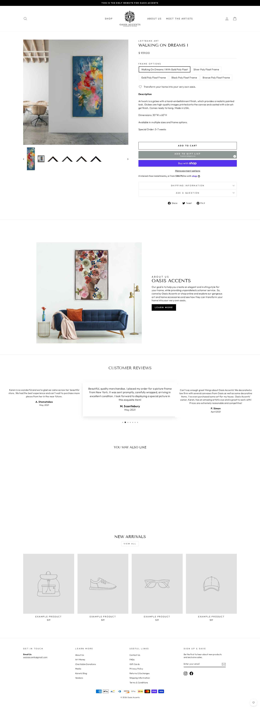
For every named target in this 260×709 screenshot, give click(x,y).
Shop (109, 18)
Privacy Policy (136, 668)
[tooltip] (234, 156)
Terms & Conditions (139, 682)
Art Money (80, 659)
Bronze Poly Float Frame (216, 77)
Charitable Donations (85, 664)
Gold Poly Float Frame (153, 77)
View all (130, 544)
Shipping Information (140, 677)
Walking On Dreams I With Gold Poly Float (164, 69)
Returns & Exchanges (140, 673)
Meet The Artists (179, 18)
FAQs (132, 659)
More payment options (187, 170)
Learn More (164, 307)
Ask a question (188, 193)
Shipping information (187, 185)
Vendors (79, 677)
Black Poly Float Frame (184, 77)
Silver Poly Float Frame (206, 69)
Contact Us (135, 655)
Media (78, 668)
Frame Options (149, 63)
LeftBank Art (148, 41)
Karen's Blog (81, 673)
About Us (154, 18)
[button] (187, 155)
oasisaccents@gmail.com (35, 657)
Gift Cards (135, 664)
